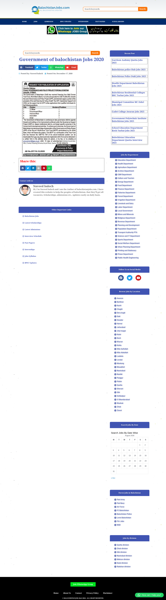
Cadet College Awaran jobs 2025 (128, 111)
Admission (48, 21)
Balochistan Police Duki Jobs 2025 (129, 76)
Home (24, 21)
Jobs (35, 21)
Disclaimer (107, 593)
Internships (83, 21)
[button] (27, 67)
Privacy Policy (92, 593)
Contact (78, 593)
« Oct (113, 478)
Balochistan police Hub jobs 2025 (129, 69)
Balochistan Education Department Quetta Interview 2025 (127, 140)
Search (142, 9)
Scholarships (118, 21)
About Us (67, 593)
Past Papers (100, 21)
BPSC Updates (65, 21)
